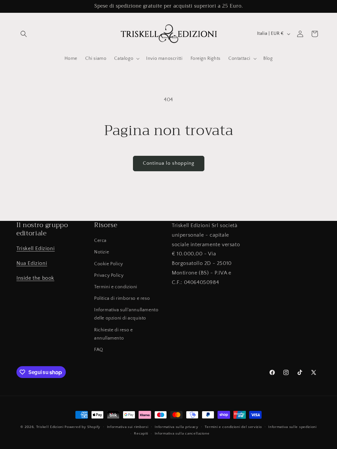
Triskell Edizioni (35, 248)
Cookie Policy (108, 264)
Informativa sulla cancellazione (182, 434)
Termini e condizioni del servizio (233, 427)
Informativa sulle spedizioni (292, 427)
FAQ (98, 349)
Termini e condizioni (115, 287)
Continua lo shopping (168, 163)
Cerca (100, 240)
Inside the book (35, 278)
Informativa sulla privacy (176, 427)
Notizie (101, 252)
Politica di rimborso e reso (122, 298)
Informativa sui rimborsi (127, 427)
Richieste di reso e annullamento (113, 334)
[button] (23, 34)
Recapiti (141, 434)
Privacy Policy (108, 275)
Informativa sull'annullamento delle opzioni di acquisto (126, 314)
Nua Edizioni (31, 263)
